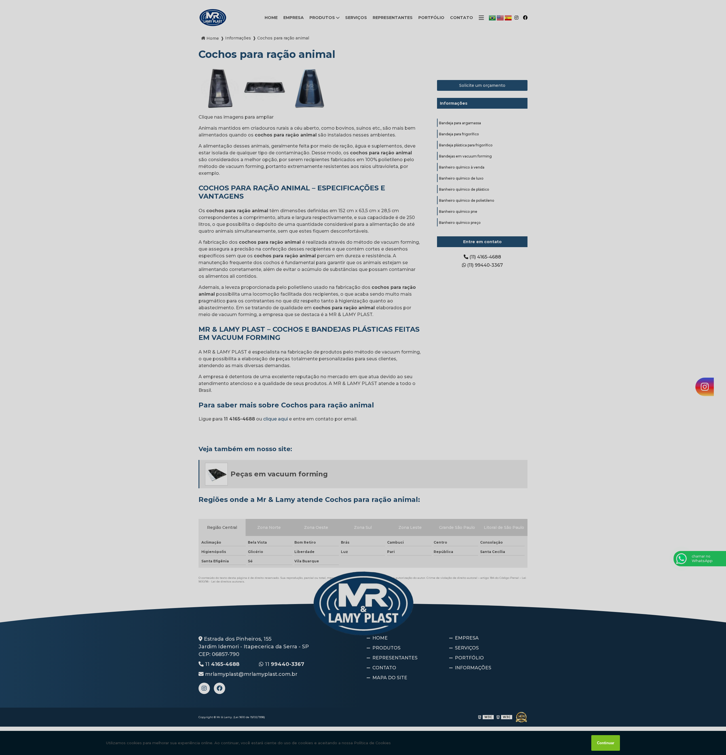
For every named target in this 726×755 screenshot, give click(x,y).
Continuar (605, 743)
